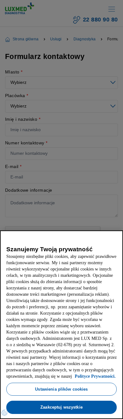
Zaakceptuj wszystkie (61, 407)
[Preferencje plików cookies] (4, 413)
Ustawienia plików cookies (61, 389)
